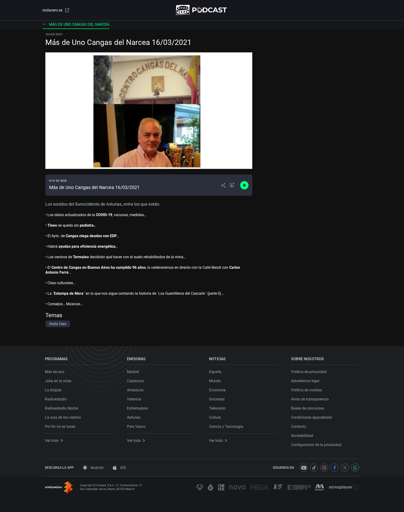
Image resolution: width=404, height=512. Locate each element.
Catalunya (135, 381)
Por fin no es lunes (60, 426)
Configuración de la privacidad (316, 445)
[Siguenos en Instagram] (324, 468)
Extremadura (137, 408)
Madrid (133, 372)
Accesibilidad (302, 435)
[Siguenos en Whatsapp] (355, 468)
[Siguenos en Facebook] (335, 468)
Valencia (134, 399)
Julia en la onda (58, 381)
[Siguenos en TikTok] (314, 468)
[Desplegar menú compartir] (223, 185)
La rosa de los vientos (63, 417)
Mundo (215, 381)
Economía (217, 390)
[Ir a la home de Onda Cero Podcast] (202, 10)
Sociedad (216, 399)
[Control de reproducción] (244, 185)
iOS (122, 467)
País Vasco (136, 426)
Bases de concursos (307, 408)
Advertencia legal (305, 381)
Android (96, 467)
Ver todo (52, 440)
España (215, 372)
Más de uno (54, 372)
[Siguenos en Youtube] (304, 468)
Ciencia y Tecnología (226, 426)
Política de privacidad (309, 372)
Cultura (215, 417)
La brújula (53, 390)
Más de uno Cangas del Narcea (79, 24)
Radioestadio (56, 399)
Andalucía (135, 390)
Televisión (217, 408)
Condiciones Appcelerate (311, 417)
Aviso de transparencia (310, 399)
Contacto (298, 426)
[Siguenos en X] (345, 468)
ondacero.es (52, 10)
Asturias (134, 417)
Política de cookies (306, 390)
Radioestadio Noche (61, 408)
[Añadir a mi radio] (232, 185)
